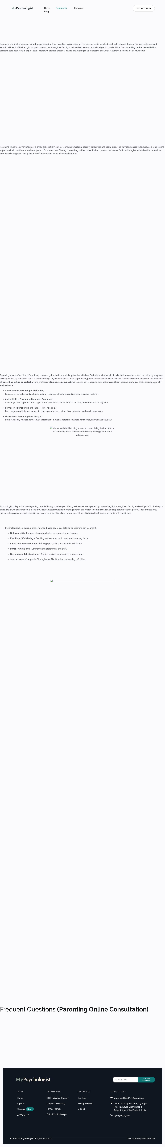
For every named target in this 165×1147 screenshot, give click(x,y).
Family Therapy (54, 1109)
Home (47, 8)
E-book (81, 1109)
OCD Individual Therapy (57, 1098)
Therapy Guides (85, 1103)
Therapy (21, 1109)
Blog (46, 11)
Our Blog (82, 1098)
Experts (20, 1103)
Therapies (78, 8)
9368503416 (23, 1114)
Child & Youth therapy (57, 1114)
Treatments (61, 8)
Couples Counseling (56, 1103)
